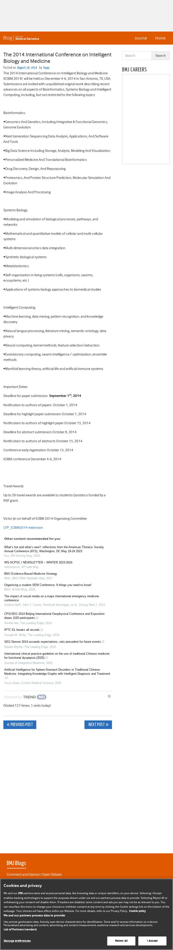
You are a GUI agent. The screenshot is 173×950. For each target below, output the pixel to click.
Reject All (121, 941)
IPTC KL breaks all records (22, 629)
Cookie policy (137, 911)
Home (160, 38)
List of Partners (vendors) (20, 929)
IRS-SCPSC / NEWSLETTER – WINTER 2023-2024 (38, 562)
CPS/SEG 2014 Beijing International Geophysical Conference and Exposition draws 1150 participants (54, 616)
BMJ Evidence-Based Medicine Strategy (30, 573)
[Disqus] (57, 788)
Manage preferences (17, 941)
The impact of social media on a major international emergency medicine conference (51, 598)
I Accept (152, 941)
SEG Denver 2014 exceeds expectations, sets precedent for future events (52, 641)
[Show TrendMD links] (109, 696)
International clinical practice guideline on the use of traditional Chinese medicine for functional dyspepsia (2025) (56, 655)
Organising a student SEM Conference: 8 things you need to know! (47, 585)
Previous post (22, 725)
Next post (96, 725)
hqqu (46, 67)
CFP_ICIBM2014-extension (23, 528)
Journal (141, 38)
